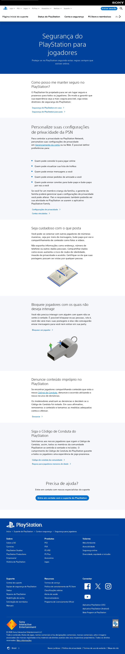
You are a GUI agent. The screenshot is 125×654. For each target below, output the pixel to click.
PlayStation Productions (16, 554)
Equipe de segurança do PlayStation (21, 586)
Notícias (56, 8)
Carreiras (10, 546)
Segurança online (90, 550)
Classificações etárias (54, 590)
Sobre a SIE (11, 542)
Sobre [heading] (9, 538)
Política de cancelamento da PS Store (60, 586)
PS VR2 (47, 550)
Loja (11, 8)
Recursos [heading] (49, 578)
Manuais (10, 605)
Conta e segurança (74, 16)
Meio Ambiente (89, 542)
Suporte (67, 8)
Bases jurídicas (54, 648)
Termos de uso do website (94, 648)
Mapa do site (113, 648)
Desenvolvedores (52, 598)
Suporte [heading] (10, 578)
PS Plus (34, 8)
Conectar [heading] (87, 578)
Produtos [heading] (49, 538)
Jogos (25, 8)
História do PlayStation (15, 562)
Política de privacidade (71, 648)
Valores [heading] (87, 538)
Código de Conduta (47, 392)
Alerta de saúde (51, 594)
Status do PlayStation (49, 16)
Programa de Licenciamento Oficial (59, 601)
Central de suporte (14, 582)
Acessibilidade (89, 546)
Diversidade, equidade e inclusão (96, 554)
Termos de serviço (52, 582)
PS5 (18, 8)
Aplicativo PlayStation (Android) (96, 608)
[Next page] (119, 17)
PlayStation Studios (14, 550)
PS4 (46, 546)
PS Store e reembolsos (99, 16)
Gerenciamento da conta (47, 145)
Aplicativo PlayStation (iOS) (94, 605)
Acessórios (45, 8)
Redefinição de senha (15, 598)
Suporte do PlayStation (23, 531)
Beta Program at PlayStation (94, 612)
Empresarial (11, 558)
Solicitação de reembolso (17, 601)
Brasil (14, 648)
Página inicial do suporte (15, 16)
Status (9, 590)
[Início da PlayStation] (5, 8)
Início (8, 531)
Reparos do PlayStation (16, 594)
